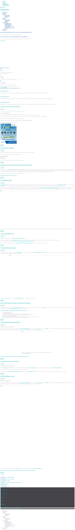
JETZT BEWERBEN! (3, 87)
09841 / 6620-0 (2, 493)
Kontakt (20, 508)
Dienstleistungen (5, 22)
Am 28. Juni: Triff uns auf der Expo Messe (10, 106)
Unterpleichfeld (7, 16)
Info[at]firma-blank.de (3, 489)
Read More (2, 144)
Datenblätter (2, 497)
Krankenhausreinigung (8, 24)
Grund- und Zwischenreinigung (10, 27)
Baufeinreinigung (7, 26)
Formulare (2, 500)
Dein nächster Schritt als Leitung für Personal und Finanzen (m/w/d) (16, 165)
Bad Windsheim (7, 15)
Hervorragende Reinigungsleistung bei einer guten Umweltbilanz (15, 303)
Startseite (4, 510)
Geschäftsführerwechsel (5, 180)
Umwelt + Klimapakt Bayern (7, 233)
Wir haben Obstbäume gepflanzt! (8, 247)
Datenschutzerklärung (15, 508)
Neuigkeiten (2, 109)
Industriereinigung (8, 523)
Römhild (6, 17)
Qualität (4, 29)
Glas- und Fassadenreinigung (9, 524)
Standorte (4, 517)
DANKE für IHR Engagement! (7, 376)
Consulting (6, 28)
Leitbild (4, 516)
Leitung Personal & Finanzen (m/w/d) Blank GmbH (8, 175)
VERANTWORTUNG (4, 91)
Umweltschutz (5, 30)
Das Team (4, 14)
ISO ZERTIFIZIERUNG (4, 96)
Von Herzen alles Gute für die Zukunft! (9, 361)
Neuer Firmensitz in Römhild (7, 148)
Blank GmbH (4, 9)
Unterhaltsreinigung (8, 23)
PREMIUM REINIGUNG (5, 102)
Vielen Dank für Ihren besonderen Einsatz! (10, 322)
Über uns (4, 13)
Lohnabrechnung (3, 504)
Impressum (9, 508)
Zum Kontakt (2, 40)
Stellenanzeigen (5, 12)
